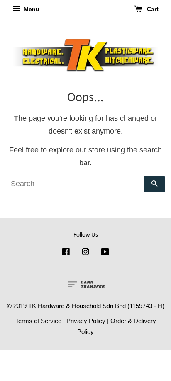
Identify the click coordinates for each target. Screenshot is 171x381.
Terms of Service (38, 320)
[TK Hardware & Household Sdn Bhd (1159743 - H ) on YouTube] (105, 252)
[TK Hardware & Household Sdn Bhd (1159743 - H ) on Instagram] (85, 252)
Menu (30, 9)
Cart (152, 9)
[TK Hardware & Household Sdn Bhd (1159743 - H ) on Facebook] (66, 252)
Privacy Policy (85, 320)
